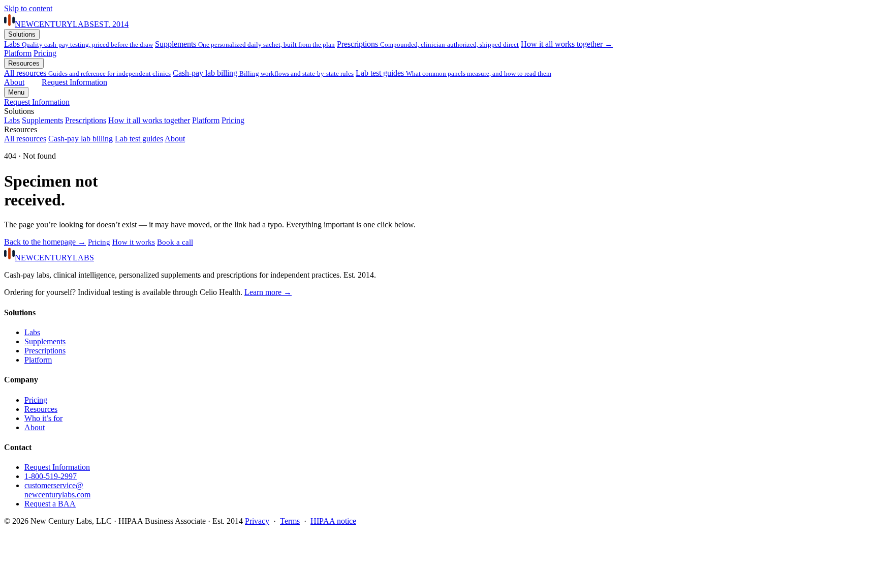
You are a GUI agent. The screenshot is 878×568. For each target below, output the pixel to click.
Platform (18, 53)
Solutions (22, 34)
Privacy (257, 521)
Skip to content (28, 8)
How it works (133, 242)
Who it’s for (43, 418)
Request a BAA (50, 503)
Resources (24, 63)
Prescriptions (428, 44)
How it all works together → (567, 44)
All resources (25, 138)
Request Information (74, 82)
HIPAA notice (333, 521)
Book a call (175, 242)
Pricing (45, 53)
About (14, 82)
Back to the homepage (45, 241)
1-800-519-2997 (50, 476)
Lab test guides (453, 73)
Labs (78, 44)
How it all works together (149, 120)
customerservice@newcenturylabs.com (57, 490)
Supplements (245, 44)
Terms (290, 521)
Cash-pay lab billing (263, 73)
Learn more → (268, 292)
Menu (16, 92)
